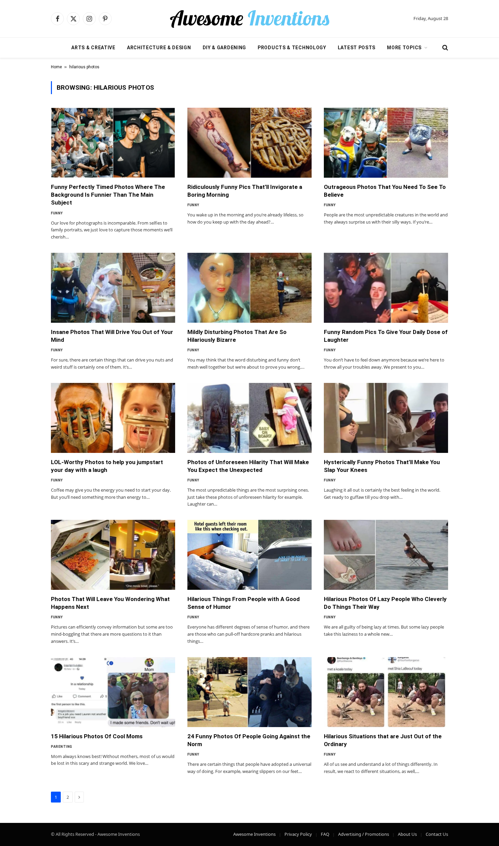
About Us (407, 834)
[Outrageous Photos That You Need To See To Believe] (386, 143)
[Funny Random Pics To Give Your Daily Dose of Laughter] (386, 288)
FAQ (325, 834)
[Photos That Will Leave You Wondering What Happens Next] (113, 555)
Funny (57, 213)
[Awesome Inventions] (249, 18)
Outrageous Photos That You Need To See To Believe (385, 190)
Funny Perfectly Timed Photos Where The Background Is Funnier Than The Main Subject (108, 194)
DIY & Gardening (224, 47)
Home (56, 67)
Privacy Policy (298, 834)
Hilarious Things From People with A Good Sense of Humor (243, 603)
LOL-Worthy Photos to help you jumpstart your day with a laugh (107, 466)
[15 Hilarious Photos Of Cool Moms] (113, 692)
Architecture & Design (159, 47)
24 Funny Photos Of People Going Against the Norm (248, 740)
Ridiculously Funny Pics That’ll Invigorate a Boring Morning (244, 190)
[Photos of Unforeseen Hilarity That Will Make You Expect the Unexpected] (249, 418)
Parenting (61, 746)
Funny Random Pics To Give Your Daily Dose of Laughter (386, 336)
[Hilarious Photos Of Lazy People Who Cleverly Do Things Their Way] (386, 555)
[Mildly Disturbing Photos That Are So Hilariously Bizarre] (249, 288)
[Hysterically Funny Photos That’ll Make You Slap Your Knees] (386, 418)
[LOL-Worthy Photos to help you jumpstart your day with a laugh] (113, 418)
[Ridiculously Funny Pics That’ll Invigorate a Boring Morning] (249, 143)
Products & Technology (292, 47)
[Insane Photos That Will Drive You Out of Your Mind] (113, 288)
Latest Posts (356, 47)
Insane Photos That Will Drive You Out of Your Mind (112, 336)
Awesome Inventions (254, 834)
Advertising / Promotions (363, 834)
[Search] (444, 47)
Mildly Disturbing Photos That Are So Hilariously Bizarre (237, 336)
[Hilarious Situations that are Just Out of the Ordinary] (386, 692)
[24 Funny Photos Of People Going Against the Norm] (249, 692)
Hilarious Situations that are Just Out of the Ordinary (383, 740)
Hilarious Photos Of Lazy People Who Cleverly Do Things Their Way (385, 603)
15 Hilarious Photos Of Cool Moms (97, 736)
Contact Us (437, 834)
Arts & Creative (93, 47)
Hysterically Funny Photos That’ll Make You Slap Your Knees (382, 466)
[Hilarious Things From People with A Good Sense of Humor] (249, 555)
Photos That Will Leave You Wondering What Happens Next (110, 603)
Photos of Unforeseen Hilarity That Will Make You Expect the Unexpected (248, 466)
